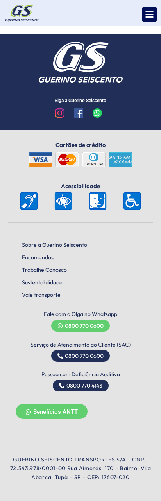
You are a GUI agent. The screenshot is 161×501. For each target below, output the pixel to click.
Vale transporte (41, 294)
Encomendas (38, 257)
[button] (149, 14)
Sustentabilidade (42, 282)
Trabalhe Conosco (44, 269)
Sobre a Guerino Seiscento (54, 244)
